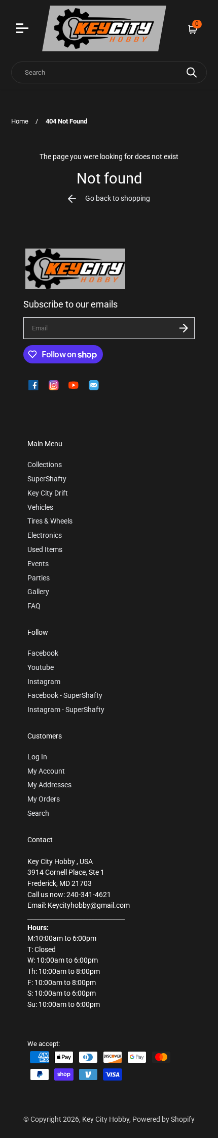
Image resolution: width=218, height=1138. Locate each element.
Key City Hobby (105, 1119)
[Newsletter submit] (183, 328)
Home (19, 121)
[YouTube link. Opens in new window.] (73, 385)
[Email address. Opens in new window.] (94, 385)
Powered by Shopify (163, 1119)
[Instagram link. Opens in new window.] (54, 385)
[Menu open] (23, 29)
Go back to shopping (117, 198)
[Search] (191, 72)
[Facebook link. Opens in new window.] (33, 385)
